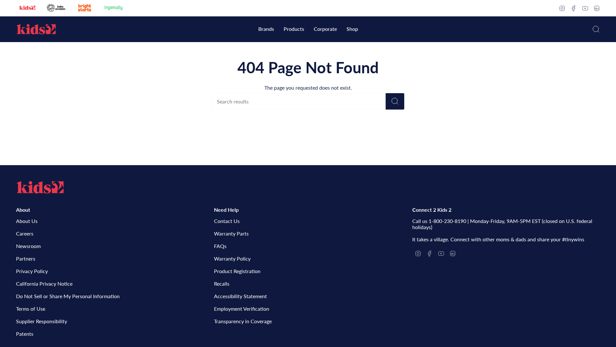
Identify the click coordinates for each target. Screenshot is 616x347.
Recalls (221, 283)
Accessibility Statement (240, 296)
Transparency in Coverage (243, 321)
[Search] (395, 101)
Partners (25, 258)
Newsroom (28, 246)
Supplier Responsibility (41, 321)
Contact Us (227, 221)
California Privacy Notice (44, 283)
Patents (24, 334)
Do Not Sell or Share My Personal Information (68, 296)
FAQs (220, 246)
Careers (24, 233)
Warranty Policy (232, 258)
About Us (27, 221)
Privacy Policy (32, 271)
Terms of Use (30, 309)
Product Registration (237, 271)
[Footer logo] (40, 187)
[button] (266, 29)
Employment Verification (241, 309)
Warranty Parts (231, 233)
